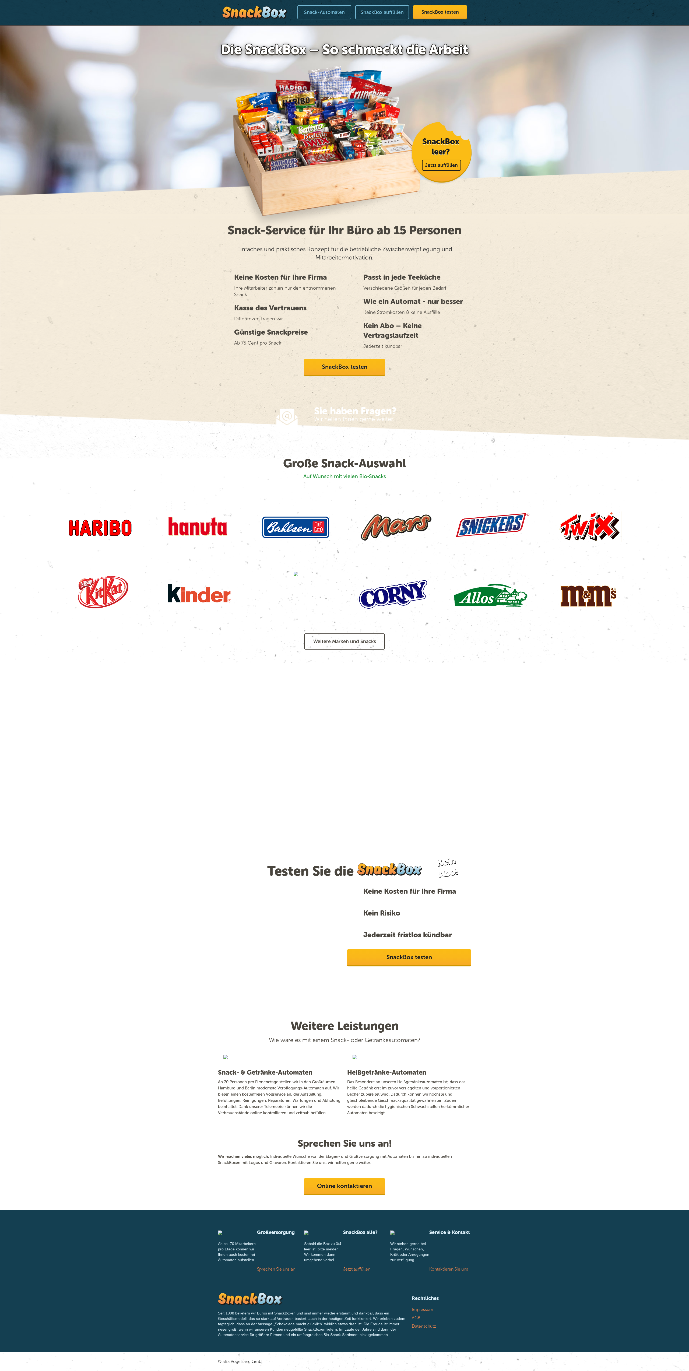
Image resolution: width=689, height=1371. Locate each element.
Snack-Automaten (324, 12)
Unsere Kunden (344, 806)
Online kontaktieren (344, 1186)
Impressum (422, 1309)
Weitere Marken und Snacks (344, 641)
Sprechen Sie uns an (276, 1269)
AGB (416, 1317)
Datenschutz (424, 1326)
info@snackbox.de (342, 430)
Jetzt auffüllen (441, 165)
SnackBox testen (440, 12)
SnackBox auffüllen (382, 12)
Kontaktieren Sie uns (448, 1269)
